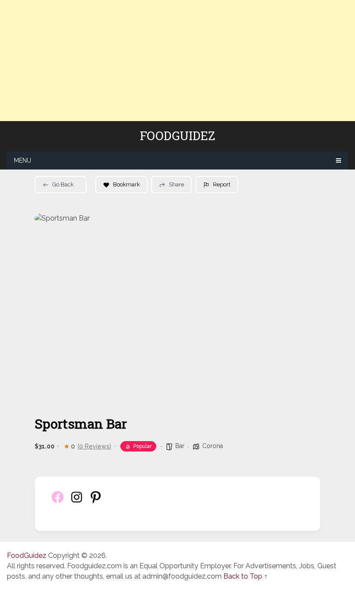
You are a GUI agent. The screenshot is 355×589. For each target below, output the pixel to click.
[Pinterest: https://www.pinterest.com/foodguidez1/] (95, 502)
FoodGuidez (177, 136)
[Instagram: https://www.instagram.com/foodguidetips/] (76, 502)
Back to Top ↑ (245, 576)
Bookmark (126, 184)
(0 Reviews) (94, 446)
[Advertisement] (177, 60)
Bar (179, 445)
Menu (22, 160)
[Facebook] (57, 502)
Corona (212, 445)
